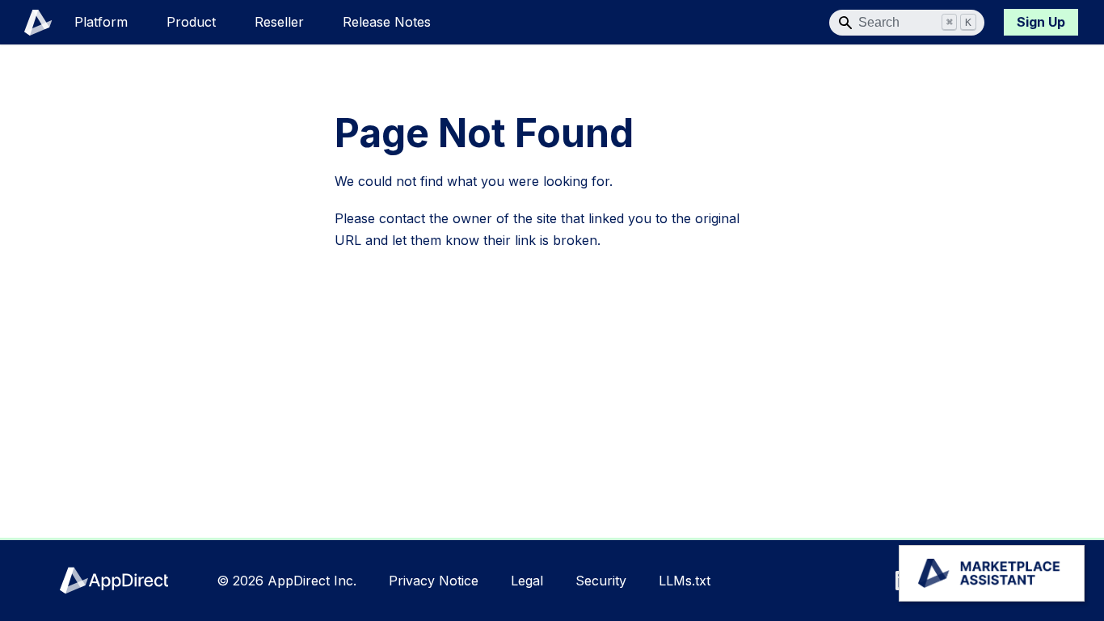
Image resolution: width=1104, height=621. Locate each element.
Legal (527, 580)
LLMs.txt (684, 580)
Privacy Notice (433, 580)
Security (600, 580)
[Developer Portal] (29, 23)
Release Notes (387, 22)
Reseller (279, 22)
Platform (101, 22)
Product (191, 22)
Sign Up (1041, 22)
